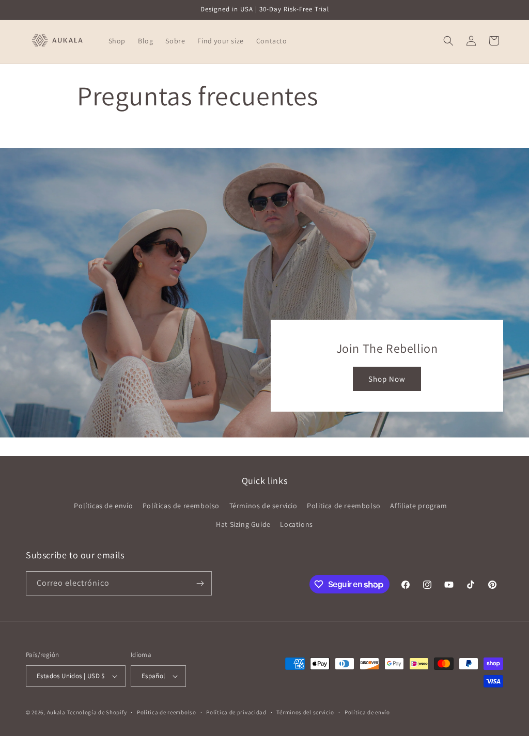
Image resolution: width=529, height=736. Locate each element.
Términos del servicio (305, 712)
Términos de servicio (263, 505)
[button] (448, 40)
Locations (296, 524)
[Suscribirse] (200, 583)
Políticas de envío (103, 505)
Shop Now (387, 379)
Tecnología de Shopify (97, 712)
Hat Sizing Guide (243, 524)
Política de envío (367, 712)
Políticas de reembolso (181, 505)
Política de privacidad (236, 712)
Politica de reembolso (344, 505)
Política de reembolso (166, 712)
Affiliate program (418, 505)
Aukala (56, 712)
